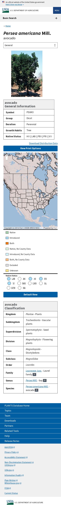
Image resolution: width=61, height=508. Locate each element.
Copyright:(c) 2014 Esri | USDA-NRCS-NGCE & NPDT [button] (23, 228)
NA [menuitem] (24, 287)
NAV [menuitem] (24, 283)
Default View (30, 294)
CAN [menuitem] (34, 283)
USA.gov (8, 470)
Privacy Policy (11, 452)
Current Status (11, 493)
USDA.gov (9, 465)
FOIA (7, 488)
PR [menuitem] (45, 278)
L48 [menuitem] (13, 278)
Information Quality (13, 475)
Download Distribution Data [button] (43, 143)
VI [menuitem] (13, 283)
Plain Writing (10, 480)
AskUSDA (9, 447)
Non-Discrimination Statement (18, 462)
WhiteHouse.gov (12, 483)
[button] (7, 156)
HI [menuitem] (35, 278)
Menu (57, 10)
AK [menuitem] (24, 278)
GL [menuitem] (45, 283)
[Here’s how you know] (30, 3)
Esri (55, 228)
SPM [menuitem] (13, 287)
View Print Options (30, 148)
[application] (30, 191)
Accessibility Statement (15, 457)
